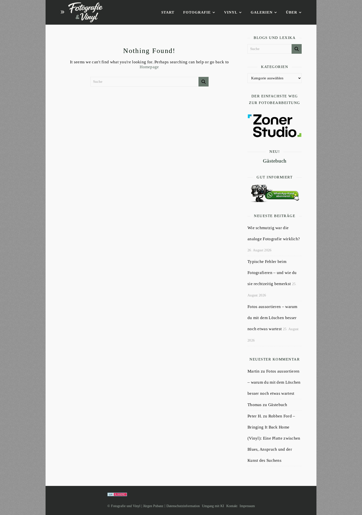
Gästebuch (274, 161)
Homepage (149, 67)
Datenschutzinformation (183, 506)
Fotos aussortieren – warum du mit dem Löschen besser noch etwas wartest (272, 317)
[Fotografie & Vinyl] (85, 12)
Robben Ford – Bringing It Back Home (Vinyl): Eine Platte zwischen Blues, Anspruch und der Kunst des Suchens (273, 438)
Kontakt (231, 506)
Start (167, 12)
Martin (253, 371)
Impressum (247, 506)
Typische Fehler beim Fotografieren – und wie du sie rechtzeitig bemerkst (272, 272)
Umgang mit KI (213, 506)
